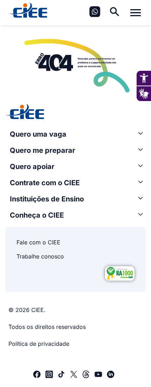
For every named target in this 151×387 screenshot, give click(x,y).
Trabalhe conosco (40, 256)
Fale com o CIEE (38, 242)
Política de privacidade (38, 343)
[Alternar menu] (136, 13)
